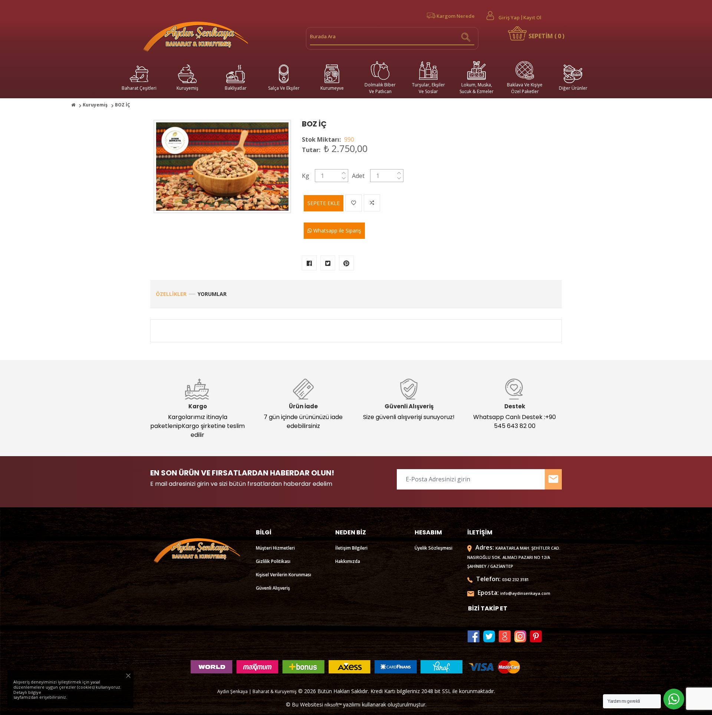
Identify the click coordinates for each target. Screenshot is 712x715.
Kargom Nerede (455, 16)
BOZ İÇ (314, 124)
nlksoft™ (333, 705)
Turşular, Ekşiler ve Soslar (428, 88)
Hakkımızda (347, 561)
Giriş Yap (509, 17)
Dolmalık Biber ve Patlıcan (380, 88)
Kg (305, 176)
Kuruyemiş (187, 88)
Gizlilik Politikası (273, 561)
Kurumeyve (332, 88)
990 (349, 139)
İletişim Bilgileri (351, 548)
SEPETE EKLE (323, 203)
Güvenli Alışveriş (273, 588)
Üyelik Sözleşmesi (433, 548)
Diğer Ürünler (573, 88)
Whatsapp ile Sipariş (336, 230)
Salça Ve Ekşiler (284, 88)
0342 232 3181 (515, 579)
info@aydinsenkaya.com (525, 593)
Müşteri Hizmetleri (275, 548)
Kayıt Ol (532, 17)
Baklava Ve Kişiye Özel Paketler (525, 88)
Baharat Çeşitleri (139, 88)
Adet (358, 176)
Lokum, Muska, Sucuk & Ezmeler (476, 88)
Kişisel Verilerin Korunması (283, 574)
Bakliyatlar (236, 88)
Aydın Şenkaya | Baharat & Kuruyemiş (257, 691)
